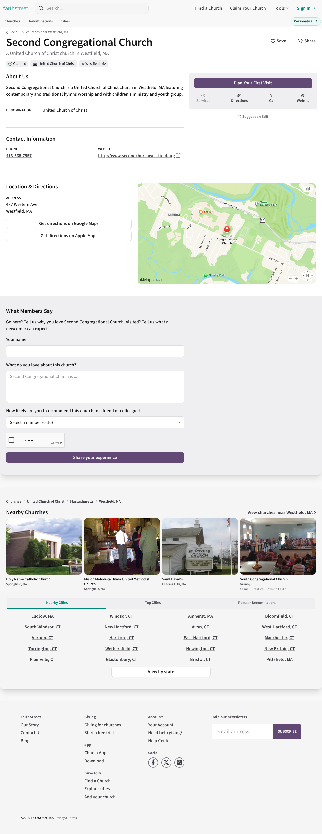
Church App (95, 753)
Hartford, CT (121, 638)
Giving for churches (102, 725)
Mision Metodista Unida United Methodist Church (116, 582)
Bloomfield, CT (279, 616)
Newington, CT (200, 649)
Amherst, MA (200, 616)
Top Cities (153, 602)
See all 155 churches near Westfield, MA (38, 32)
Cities (65, 21)
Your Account (160, 725)
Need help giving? (165, 733)
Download (94, 761)
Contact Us (31, 733)
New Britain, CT (279, 649)
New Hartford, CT (122, 627)
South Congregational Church (264, 579)
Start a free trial (99, 733)
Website (303, 100)
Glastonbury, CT (121, 659)
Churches (12, 21)
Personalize (306, 21)
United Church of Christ (56, 63)
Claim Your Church (248, 8)
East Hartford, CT (201, 638)
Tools (279, 8)
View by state (161, 672)
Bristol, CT (200, 659)
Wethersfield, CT (121, 649)
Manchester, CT (279, 638)
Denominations (40, 21)
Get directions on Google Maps (69, 223)
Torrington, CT (42, 649)
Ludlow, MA (42, 616)
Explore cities (97, 789)
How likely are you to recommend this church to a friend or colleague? (73, 411)
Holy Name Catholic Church (28, 579)
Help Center (159, 741)
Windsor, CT (121, 616)
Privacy (60, 818)
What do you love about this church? (41, 365)
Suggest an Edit (255, 116)
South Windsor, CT (43, 627)
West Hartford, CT (279, 627)
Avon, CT (200, 627)
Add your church (100, 797)
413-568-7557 (19, 156)
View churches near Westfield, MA (281, 512)
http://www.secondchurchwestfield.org (136, 156)
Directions (239, 100)
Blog (25, 741)
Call (272, 100)
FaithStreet (15, 8)
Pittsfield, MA (279, 659)
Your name (16, 339)
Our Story (30, 725)
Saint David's (172, 579)
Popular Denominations (257, 602)
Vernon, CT (42, 638)
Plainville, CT (42, 659)
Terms (72, 818)
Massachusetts (81, 501)
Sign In (303, 8)
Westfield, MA (95, 63)
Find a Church (208, 8)
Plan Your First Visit (253, 83)
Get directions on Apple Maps (69, 236)
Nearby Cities (57, 602)
